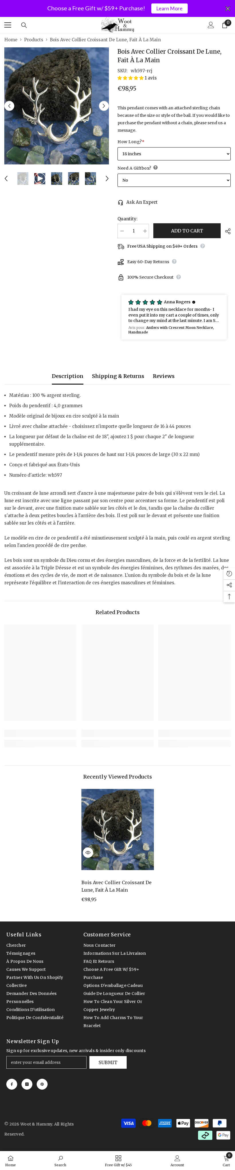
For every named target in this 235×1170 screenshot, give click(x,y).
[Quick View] (88, 852)
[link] (40, 733)
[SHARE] (226, 231)
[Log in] (211, 25)
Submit (108, 1062)
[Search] (24, 25)
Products (33, 39)
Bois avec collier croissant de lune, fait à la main (116, 886)
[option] (56, 106)
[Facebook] (11, 1084)
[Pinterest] (42, 1084)
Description (67, 376)
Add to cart (187, 231)
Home (10, 39)
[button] (9, 106)
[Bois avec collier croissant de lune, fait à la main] (117, 829)
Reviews (164, 376)
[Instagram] (26, 1084)
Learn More (169, 8)
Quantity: (127, 219)
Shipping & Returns (118, 376)
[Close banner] (228, 8)
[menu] (7, 25)
